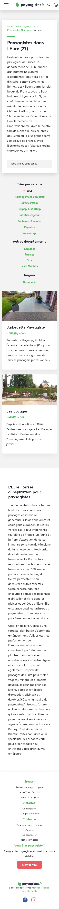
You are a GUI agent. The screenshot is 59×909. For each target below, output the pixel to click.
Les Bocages (17, 411)
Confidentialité (29, 891)
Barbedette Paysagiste (25, 327)
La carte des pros (29, 797)
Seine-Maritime (30, 266)
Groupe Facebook (29, 813)
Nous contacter (29, 839)
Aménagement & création (30, 196)
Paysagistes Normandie (20, 30)
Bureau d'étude (29, 203)
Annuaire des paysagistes (21, 26)
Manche (29, 254)
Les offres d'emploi (29, 792)
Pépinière (29, 227)
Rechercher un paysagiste (30, 787)
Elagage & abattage (29, 209)
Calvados (29, 248)
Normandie (29, 282)
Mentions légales (40, 887)
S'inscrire (29, 829)
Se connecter (29, 834)
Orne (29, 260)
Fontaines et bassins (29, 221)
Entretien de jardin (29, 215)
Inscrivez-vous (29, 864)
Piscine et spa (29, 233)
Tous (29, 190)
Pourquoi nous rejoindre (29, 825)
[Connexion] (55, 5)
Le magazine (29, 808)
